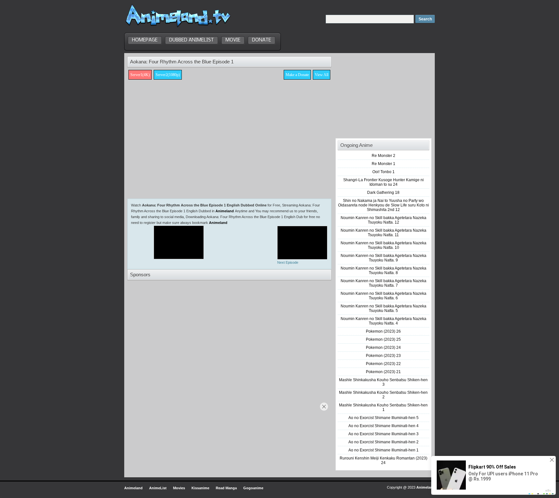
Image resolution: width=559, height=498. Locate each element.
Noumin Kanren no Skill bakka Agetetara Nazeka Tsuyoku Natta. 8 (383, 270)
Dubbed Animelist (191, 40)
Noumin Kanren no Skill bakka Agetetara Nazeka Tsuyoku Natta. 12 (383, 220)
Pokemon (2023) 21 (383, 372)
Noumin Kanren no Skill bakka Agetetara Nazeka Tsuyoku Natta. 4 (383, 321)
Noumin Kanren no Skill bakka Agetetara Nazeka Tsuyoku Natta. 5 (383, 308)
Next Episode (287, 262)
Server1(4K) (140, 74)
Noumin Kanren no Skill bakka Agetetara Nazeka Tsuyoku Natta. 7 (383, 283)
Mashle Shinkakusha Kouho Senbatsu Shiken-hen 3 (383, 382)
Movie (232, 40)
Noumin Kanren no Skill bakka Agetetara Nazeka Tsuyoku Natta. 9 (383, 257)
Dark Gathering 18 (383, 192)
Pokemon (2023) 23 (383, 355)
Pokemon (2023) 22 (383, 363)
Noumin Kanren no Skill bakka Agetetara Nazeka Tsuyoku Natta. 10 (383, 245)
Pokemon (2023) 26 (383, 331)
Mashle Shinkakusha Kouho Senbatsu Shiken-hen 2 (383, 394)
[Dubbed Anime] (178, 27)
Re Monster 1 (383, 163)
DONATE (261, 40)
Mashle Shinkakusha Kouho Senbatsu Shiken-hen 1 (383, 407)
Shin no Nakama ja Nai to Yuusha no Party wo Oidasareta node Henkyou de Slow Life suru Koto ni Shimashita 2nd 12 (383, 205)
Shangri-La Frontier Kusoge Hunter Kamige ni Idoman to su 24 (383, 182)
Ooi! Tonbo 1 (383, 172)
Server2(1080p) (168, 74)
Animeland (224, 211)
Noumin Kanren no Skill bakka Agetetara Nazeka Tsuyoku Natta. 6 (383, 295)
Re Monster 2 (383, 155)
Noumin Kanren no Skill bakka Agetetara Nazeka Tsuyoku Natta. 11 (383, 232)
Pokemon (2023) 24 (383, 347)
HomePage (145, 40)
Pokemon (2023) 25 (383, 339)
